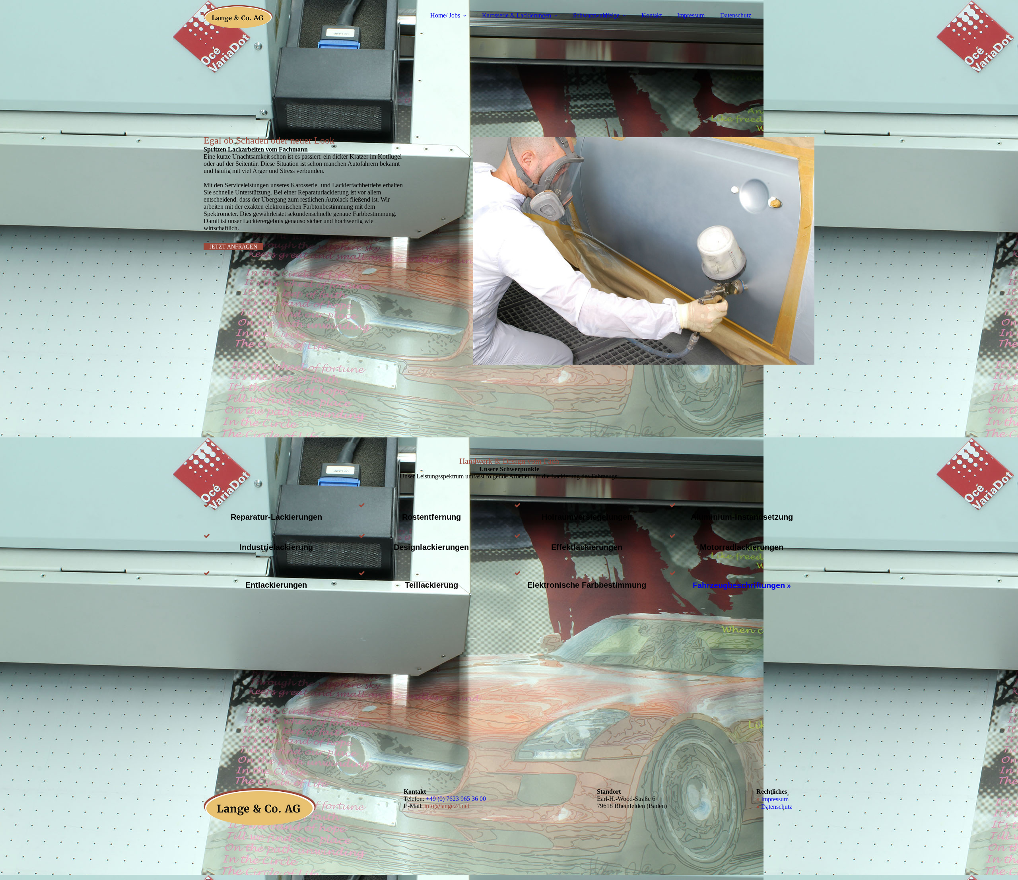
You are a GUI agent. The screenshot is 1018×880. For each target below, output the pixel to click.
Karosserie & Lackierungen (516, 15)
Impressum (691, 15)
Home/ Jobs (445, 15)
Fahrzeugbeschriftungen (739, 585)
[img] (273, 28)
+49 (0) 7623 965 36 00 (456, 798)
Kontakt (651, 15)
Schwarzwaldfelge (596, 15)
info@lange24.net (446, 805)
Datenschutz (735, 15)
